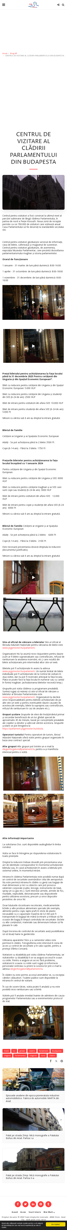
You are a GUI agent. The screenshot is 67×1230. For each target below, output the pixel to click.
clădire (32, 1051)
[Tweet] (56, 1061)
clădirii (52, 1055)
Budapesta (56, 1051)
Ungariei (33, 1055)
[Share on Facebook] (50, 1061)
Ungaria (7, 1055)
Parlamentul (20, 1055)
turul (43, 1055)
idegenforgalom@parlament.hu (18, 749)
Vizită (6, 1051)
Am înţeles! (55, 1224)
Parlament (43, 1051)
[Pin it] (62, 1061)
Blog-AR (13, 53)
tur (14, 1051)
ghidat (22, 1051)
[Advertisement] (33, 93)
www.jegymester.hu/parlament (18, 647)
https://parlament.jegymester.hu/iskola (22, 728)
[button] (3, 4)
